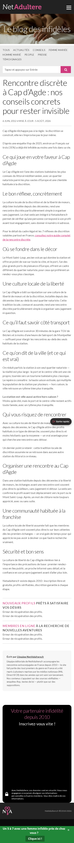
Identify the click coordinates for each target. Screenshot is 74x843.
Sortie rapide (62, 421)
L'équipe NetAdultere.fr (30, 656)
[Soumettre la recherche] (66, 69)
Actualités (21, 49)
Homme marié (12, 54)
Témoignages (12, 59)
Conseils (39, 49)
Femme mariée (58, 49)
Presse (42, 54)
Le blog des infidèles (37, 29)
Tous (6, 49)
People (29, 54)
